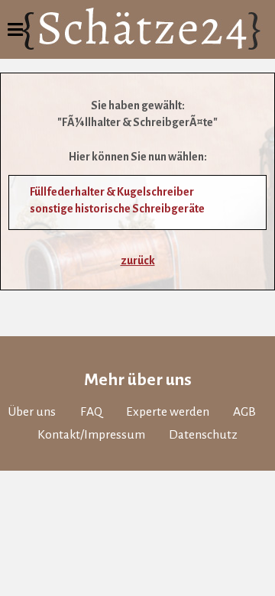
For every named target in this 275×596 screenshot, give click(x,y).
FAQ (91, 412)
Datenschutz (203, 435)
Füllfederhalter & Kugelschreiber (112, 192)
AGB (244, 412)
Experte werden (167, 412)
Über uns (32, 412)
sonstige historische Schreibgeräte (117, 208)
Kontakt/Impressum (91, 435)
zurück (138, 260)
